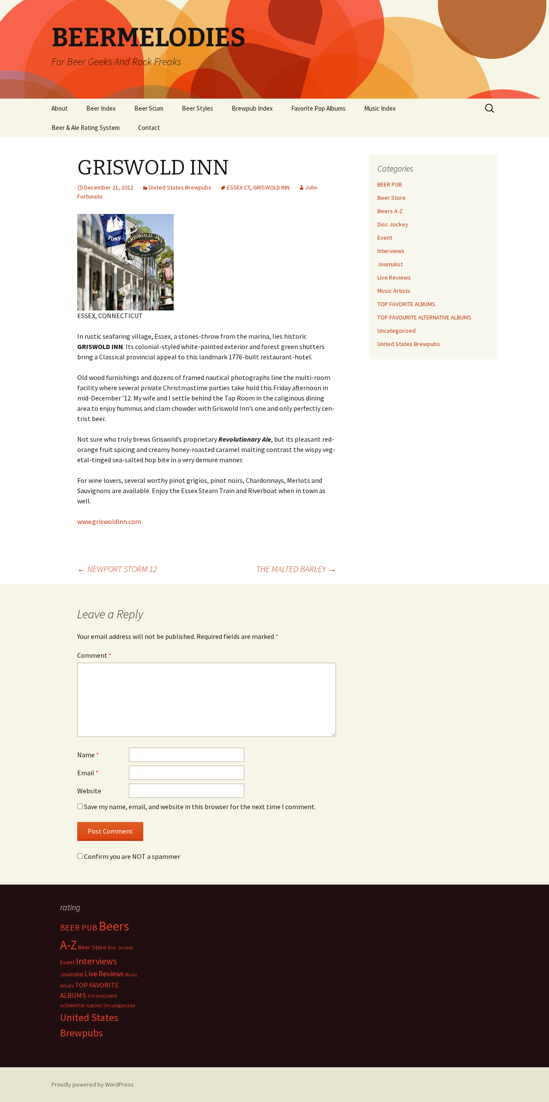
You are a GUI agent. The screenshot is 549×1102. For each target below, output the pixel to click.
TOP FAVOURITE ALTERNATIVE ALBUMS (424, 317)
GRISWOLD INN (271, 187)
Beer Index (101, 108)
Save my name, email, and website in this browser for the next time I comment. (200, 806)
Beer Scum (148, 108)
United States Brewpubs (180, 187)
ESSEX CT (238, 187)
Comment (94, 655)
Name (88, 754)
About (59, 108)
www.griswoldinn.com (109, 521)
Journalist (390, 264)
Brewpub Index (252, 108)
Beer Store (391, 198)
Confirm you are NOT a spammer (131, 856)
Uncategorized (396, 330)
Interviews (390, 251)
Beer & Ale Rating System (85, 127)
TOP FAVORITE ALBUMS (406, 304)
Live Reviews (394, 277)
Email (88, 772)
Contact (149, 127)
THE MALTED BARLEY (296, 568)
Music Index (380, 108)
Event (384, 237)
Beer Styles (197, 108)
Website (89, 790)
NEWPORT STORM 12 (117, 568)
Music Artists (393, 291)
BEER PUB (389, 184)
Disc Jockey (392, 224)
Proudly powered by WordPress (92, 1084)
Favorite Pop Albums (318, 108)
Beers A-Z (390, 211)
